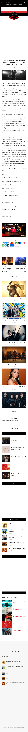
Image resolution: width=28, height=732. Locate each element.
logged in (9, 420)
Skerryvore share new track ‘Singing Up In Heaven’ (14, 364)
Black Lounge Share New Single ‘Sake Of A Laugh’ (14, 342)
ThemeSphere (21, 727)
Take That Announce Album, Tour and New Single (14, 320)
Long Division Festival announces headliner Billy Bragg (7, 270)
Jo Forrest (17, 67)
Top (14, 729)
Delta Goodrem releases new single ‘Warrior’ (14, 298)
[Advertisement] (14, 37)
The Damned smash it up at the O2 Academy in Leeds (21, 270)
